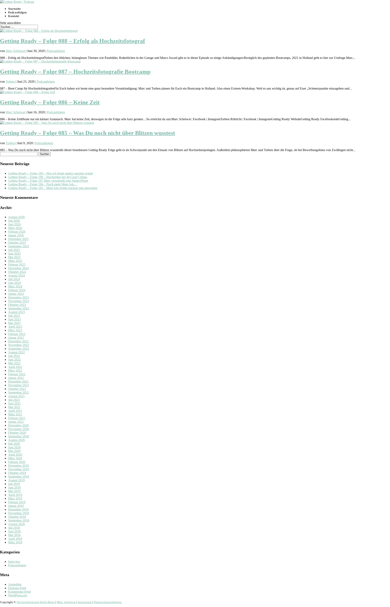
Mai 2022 (14, 363)
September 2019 (18, 476)
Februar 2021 (16, 418)
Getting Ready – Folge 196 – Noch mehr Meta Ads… (42, 184)
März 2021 (15, 414)
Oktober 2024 (17, 272)
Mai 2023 (14, 323)
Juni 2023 (14, 319)
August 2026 (16, 217)
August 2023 (16, 312)
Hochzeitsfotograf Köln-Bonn (36, 602)
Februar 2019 (16, 502)
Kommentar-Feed (19, 591)
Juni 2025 (14, 253)
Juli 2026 (14, 220)
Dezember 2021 (18, 381)
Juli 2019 (14, 484)
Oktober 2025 (17, 242)
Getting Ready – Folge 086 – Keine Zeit (50, 102)
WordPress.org (17, 595)
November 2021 (18, 385)
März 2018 (15, 542)
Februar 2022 (16, 374)
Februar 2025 (16, 264)
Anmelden (15, 584)
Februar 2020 (16, 462)
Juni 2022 (14, 359)
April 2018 (15, 538)
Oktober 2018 (17, 516)
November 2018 (18, 513)
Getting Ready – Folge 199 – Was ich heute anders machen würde (50, 173)
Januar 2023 (16, 337)
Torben (10, 81)
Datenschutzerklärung (108, 602)
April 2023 (15, 326)
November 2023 (18, 301)
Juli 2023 (14, 315)
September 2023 (18, 308)
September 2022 (18, 348)
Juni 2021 (14, 403)
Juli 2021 (14, 399)
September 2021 (18, 392)
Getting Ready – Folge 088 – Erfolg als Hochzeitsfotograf (72, 41)
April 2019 (15, 495)
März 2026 (15, 228)
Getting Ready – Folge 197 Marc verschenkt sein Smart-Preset (48, 180)
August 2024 (16, 275)
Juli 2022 (14, 356)
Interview (14, 561)
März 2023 (15, 330)
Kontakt (13, 16)
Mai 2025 (14, 257)
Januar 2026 (16, 235)
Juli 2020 (14, 443)
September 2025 (18, 246)
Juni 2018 (14, 531)
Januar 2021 (16, 421)
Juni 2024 (14, 283)
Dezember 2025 (18, 239)
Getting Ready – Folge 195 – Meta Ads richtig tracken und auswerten (52, 188)
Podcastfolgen (17, 12)
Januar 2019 (16, 505)
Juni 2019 (14, 487)
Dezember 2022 (18, 341)
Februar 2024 (16, 290)
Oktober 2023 (17, 304)
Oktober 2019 (17, 473)
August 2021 (16, 396)
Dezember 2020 (18, 425)
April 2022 (15, 367)
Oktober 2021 (17, 389)
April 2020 (15, 454)
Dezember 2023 (18, 297)
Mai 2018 (14, 535)
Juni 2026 (14, 224)
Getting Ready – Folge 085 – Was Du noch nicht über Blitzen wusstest (87, 133)
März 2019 (15, 498)
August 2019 (16, 480)
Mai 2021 (14, 407)
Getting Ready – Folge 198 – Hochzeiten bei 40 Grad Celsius (47, 177)
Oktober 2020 (17, 432)
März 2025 (15, 261)
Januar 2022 (16, 378)
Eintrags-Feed (17, 588)
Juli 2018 (14, 527)
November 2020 (18, 429)
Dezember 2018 (18, 509)
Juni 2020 (14, 447)
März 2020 (15, 458)
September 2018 (18, 520)
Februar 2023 (16, 334)
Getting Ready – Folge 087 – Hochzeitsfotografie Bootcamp (75, 71)
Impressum (85, 602)
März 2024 (15, 286)
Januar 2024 (16, 293)
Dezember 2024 (18, 268)
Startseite (14, 8)
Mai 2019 (14, 491)
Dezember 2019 (18, 465)
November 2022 (18, 345)
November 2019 (18, 469)
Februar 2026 (16, 231)
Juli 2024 (14, 279)
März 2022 (15, 370)
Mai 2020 (14, 451)
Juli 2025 (14, 250)
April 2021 (15, 410)
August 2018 (16, 524)
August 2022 (16, 352)
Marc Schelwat (15, 51)
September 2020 (18, 436)
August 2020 (16, 440)
